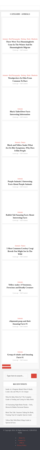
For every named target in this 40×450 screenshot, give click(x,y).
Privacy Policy (21, 445)
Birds (28, 39)
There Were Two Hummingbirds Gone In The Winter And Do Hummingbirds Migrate (20, 44)
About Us (22, 438)
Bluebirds (34, 39)
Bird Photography (14, 39)
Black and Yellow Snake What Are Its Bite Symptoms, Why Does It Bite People (20, 148)
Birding (23, 39)
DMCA (21, 443)
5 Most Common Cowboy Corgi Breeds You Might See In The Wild (20, 251)
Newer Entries (6, 368)
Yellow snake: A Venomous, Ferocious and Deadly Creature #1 (20, 287)
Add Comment (24, 50)
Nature (23, 142)
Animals (5, 39)
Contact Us (21, 440)
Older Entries (6, 365)
